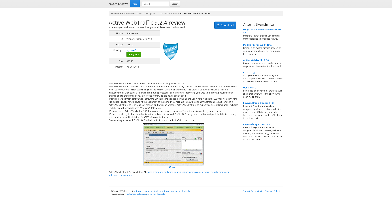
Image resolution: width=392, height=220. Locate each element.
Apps (135, 3)
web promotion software (160, 171)
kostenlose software (160, 191)
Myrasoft (131, 50)
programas (176, 191)
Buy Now (134, 54)
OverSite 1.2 (249, 87)
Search (175, 3)
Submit (277, 191)
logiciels (186, 191)
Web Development (147, 13)
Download (227, 25)
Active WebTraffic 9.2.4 (256, 60)
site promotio (125, 175)
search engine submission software (191, 171)
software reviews (142, 191)
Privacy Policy (257, 191)
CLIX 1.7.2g (249, 72)
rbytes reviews (118, 4)
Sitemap (269, 191)
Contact (246, 191)
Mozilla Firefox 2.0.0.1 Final (257, 44)
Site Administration (168, 13)
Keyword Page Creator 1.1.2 (258, 102)
